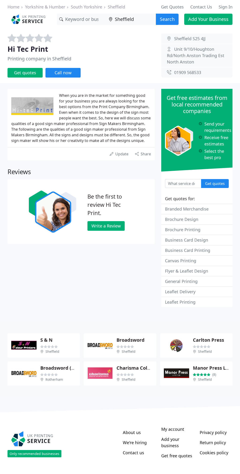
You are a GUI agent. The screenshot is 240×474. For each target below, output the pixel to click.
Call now (63, 72)
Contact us (133, 452)
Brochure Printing (182, 229)
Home (13, 7)
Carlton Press (208, 340)
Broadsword (130, 340)
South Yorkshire (86, 7)
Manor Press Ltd (212, 368)
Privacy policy (213, 432)
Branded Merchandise (187, 209)
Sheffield (116, 7)
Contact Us (201, 7)
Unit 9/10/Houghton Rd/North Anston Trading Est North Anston (195, 55)
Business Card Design (186, 240)
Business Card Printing (187, 250)
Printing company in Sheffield (39, 58)
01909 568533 (187, 72)
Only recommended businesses (34, 453)
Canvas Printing (180, 260)
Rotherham (54, 379)
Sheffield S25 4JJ (190, 38)
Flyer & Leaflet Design (186, 271)
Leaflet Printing (180, 302)
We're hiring (135, 442)
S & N (46, 340)
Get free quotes (176, 455)
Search (167, 19)
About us (132, 432)
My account (172, 429)
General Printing (181, 281)
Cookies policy (214, 452)
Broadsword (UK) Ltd (64, 368)
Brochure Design (181, 219)
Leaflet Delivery (180, 291)
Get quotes (25, 72)
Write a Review (106, 226)
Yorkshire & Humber (45, 7)
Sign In (225, 7)
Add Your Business (208, 19)
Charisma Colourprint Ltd (146, 368)
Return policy (213, 442)
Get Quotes (172, 7)
